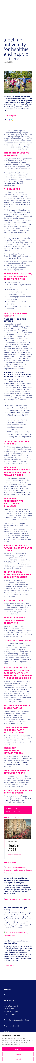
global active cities (12, 811)
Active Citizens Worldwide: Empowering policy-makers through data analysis (16, 880)
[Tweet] (11, 119)
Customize (18, 1054)
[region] (18, 1047)
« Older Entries (9, 965)
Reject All (18, 1059)
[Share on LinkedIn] (5, 119)
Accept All (18, 1049)
